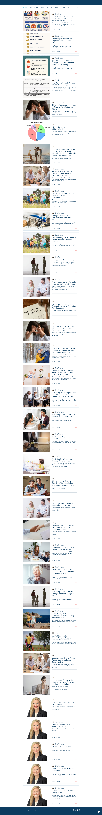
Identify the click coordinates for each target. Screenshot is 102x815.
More (68, 7)
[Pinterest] (79, 810)
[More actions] (76, 13)
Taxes (64, 7)
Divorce (30, 7)
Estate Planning (49, 7)
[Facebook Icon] (75, 810)
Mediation (36, 7)
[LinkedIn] (77, 810)
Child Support (57, 7)
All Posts (25, 7)
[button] (77, 7)
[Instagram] (73, 810)
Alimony (42, 7)
